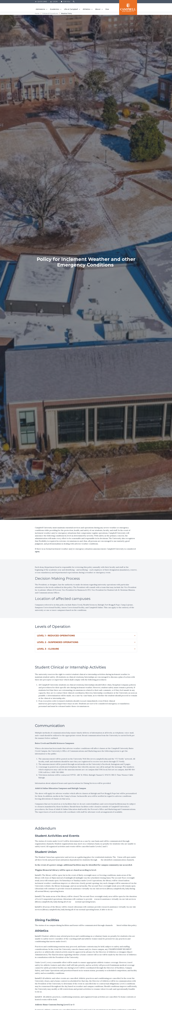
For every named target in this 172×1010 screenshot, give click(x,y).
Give (107, 9)
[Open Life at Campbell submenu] (79, 9)
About (97, 9)
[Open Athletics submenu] (92, 9)
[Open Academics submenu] (61, 9)
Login (54, 1)
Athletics (86, 9)
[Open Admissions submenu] (47, 9)
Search (74, 1)
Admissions (40, 9)
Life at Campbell (71, 9)
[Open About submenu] (102, 9)
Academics (54, 9)
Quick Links (41, 1)
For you (65, 1)
